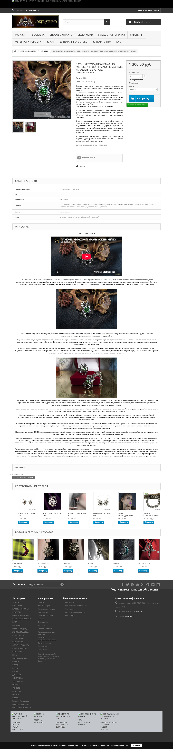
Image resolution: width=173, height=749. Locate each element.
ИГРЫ (14, 655)
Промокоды (42, 646)
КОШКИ (15, 698)
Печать (82, 166)
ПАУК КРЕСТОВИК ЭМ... (26, 514)
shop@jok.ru (129, 616)
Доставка (38, 34)
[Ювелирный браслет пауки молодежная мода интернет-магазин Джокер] (152, 501)
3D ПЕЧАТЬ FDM (101, 41)
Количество (134, 72)
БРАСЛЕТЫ (17, 606)
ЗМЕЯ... (91, 564)
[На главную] (15, 51)
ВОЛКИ (15, 671)
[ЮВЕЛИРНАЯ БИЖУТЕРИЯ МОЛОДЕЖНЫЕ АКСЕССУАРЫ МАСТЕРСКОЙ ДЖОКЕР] (86, 4)
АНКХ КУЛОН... (144, 564)
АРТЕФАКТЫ (17, 681)
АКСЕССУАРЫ (18, 639)
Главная (41, 619)
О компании (43, 622)
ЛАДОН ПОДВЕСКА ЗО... (52, 514)
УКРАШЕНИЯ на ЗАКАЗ (111, 34)
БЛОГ (119, 41)
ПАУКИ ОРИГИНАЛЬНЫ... (151, 514)
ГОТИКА (15, 695)
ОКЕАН (15, 685)
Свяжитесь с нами (144, 10)
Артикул (79, 78)
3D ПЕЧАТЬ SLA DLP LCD (73, 41)
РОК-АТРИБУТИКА (19, 648)
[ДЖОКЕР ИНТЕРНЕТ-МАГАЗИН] (35, 21)
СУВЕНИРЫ (136, 34)
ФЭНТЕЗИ (16, 688)
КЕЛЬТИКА (16, 691)
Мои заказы (69, 602)
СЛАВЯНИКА (17, 678)
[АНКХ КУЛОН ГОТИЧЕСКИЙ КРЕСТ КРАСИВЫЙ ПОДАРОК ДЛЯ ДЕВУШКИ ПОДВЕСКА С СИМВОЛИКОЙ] (149, 549)
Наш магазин (43, 612)
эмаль (131, 86)
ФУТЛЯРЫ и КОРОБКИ (28, 41)
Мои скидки (70, 615)
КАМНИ (15, 668)
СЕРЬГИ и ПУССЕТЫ (20, 645)
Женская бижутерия (20, 701)
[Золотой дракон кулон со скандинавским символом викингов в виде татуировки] (52, 501)
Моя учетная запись (75, 598)
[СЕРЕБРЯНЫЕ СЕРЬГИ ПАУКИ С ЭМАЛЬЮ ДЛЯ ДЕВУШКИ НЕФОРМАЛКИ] (27, 501)
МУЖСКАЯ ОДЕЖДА (20, 629)
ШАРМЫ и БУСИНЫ (20, 609)
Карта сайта (42, 650)
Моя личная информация (75, 612)
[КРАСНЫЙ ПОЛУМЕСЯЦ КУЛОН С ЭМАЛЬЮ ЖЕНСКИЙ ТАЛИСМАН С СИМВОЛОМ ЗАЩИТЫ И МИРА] (23, 549)
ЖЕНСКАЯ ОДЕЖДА (20, 632)
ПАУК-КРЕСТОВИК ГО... (101, 514)
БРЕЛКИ (15, 622)
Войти (156, 10)
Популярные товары (46, 609)
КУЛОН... (117, 564)
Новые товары (44, 606)
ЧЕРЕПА (15, 662)
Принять (136, 745)
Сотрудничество (44, 643)
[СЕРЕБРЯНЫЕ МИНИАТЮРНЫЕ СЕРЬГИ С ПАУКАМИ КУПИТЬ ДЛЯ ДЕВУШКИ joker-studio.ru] (102, 501)
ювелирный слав (136, 80)
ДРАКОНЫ (16, 675)
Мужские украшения (20, 704)
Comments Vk (17, 474)
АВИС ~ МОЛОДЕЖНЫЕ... (126, 514)
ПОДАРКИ (16, 625)
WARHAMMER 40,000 (20, 658)
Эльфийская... (43, 564)
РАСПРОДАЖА (18, 635)
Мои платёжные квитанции (76, 606)
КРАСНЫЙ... (17, 564)
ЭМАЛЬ (15, 665)
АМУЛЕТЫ (16, 612)
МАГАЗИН (20, 34)
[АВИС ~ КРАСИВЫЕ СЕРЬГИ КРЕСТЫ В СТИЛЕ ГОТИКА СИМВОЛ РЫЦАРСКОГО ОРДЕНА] (127, 501)
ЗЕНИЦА (15, 602)
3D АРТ (50, 41)
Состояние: (80, 82)
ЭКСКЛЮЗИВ (85, 34)
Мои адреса (69, 609)
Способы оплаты (61, 34)
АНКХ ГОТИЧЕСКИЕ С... (77, 514)
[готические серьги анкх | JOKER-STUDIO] (77, 501)
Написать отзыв (88, 158)
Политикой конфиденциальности (114, 745)
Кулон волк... (68, 564)
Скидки (41, 602)
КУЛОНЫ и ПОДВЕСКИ (21, 619)
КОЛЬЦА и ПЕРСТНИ (20, 615)
